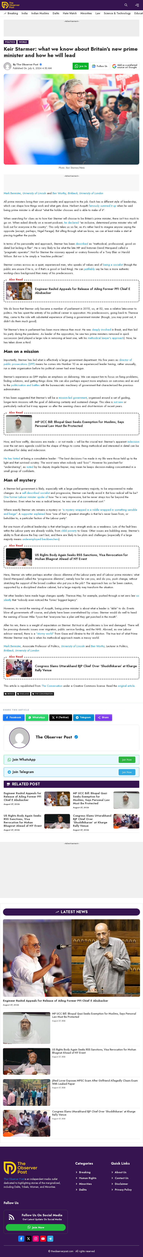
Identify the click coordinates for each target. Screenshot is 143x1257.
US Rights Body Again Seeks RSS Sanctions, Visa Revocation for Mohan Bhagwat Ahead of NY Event (23, 821)
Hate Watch (70, 13)
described (82, 244)
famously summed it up (102, 206)
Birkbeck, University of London (85, 193)
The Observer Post (27, 64)
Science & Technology (117, 13)
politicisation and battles (25, 385)
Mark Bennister (12, 193)
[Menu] (137, 5)
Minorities (86, 13)
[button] (126, 5)
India (25, 13)
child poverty (69, 531)
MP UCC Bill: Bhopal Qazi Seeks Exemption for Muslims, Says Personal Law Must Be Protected (91, 798)
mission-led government (73, 398)
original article (126, 686)
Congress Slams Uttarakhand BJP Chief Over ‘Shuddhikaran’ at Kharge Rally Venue (92, 821)
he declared (71, 223)
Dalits (56, 13)
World (23, 42)
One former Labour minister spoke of (26, 497)
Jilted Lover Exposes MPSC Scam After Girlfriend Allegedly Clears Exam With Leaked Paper (95, 1082)
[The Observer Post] (11, 5)
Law (98, 13)
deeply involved (101, 330)
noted (30, 467)
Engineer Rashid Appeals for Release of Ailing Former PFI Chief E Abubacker (22, 796)
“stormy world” (45, 634)
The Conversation (52, 686)
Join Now (127, 759)
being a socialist (113, 265)
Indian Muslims (40, 13)
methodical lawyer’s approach (106, 338)
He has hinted (12, 458)
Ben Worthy (59, 193)
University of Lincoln (34, 193)
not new (118, 402)
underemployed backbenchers (40, 539)
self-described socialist (36, 493)
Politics (10, 42)
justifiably (89, 269)
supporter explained (33, 514)
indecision (133, 442)
